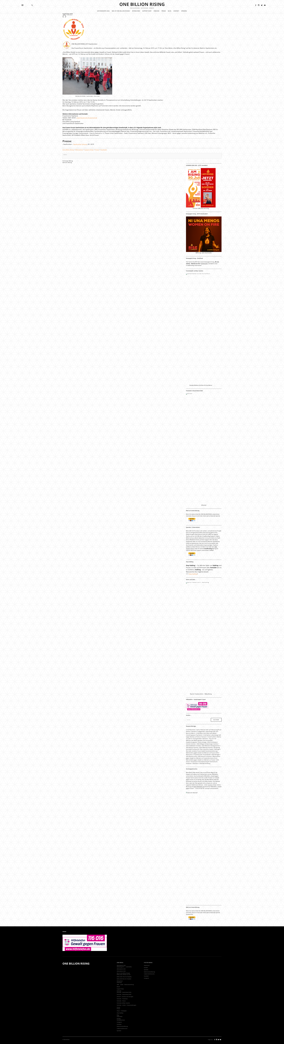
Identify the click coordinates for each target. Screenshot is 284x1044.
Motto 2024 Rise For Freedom (124, 979)
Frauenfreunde (198, 754)
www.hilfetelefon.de (199, 786)
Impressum (147, 965)
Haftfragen (217, 749)
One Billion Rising (68, 150)
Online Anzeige (202, 742)
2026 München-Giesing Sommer (211, 746)
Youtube (264, 5)
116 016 (210, 785)
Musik (118, 986)
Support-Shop (146, 11)
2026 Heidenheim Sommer (193, 746)
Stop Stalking (193, 574)
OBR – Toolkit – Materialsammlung (125, 984)
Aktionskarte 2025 (121, 969)
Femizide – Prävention (122, 998)
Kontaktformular (121, 1020)
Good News (119, 1016)
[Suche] (32, 5)
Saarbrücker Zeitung (80, 144)
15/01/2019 (69, 15)
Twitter (261, 5)
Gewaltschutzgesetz (191, 742)
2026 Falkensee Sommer (206, 747)
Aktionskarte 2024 (121, 971)
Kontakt (176, 11)
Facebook (255, 5)
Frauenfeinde (206, 754)
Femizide (156, 11)
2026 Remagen (216, 754)
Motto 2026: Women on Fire (123, 974)
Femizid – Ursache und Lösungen (125, 996)
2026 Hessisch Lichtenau (205, 756)
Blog (169, 11)
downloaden (204, 263)
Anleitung (119, 982)
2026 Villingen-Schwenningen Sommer (207, 744)
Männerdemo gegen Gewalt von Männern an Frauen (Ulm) (202, 753)
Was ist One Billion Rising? (121, 11)
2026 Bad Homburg (204, 763)
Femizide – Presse (121, 1001)
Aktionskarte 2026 (103, 11)
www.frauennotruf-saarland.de (87, 118)
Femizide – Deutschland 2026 (124, 992)
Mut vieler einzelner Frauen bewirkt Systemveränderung (201, 751)
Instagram (258, 5)
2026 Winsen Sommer (192, 747)
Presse (164, 11)
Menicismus (189, 754)
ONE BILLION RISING (142, 4)
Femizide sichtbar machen (123, 1003)
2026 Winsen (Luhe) (191, 756)
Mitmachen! (136, 11)
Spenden (184, 11)
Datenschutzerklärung (122, 1026)
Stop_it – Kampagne (122, 1010)
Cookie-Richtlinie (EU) (122, 1028)
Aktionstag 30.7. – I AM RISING (124, 967)
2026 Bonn (195, 763)
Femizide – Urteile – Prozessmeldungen (126, 1005)
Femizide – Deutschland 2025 (124, 994)
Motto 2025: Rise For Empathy (124, 976)
